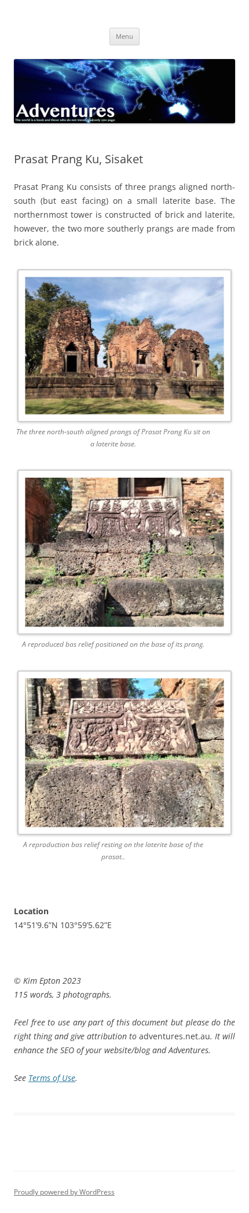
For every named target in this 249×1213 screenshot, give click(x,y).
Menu (124, 36)
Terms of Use (51, 1077)
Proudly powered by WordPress (64, 1192)
